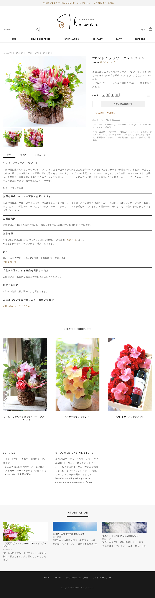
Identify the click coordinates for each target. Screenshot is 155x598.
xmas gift (132, 124)
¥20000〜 (124, 132)
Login (142, 29)
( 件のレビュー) (107, 62)
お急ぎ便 (71, 240)
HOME (13, 39)
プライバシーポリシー (102, 578)
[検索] (38, 29)
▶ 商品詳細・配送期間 (104, 113)
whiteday (122, 124)
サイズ (23, 155)
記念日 (134, 137)
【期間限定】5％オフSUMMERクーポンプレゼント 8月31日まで (74, 3)
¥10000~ (103, 132)
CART (119, 39)
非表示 (111, 3)
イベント (135, 132)
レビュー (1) (40, 155)
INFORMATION (71, 39)
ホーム (5, 53)
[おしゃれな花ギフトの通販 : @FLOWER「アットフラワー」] (78, 32)
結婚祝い (111, 137)
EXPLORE (140, 39)
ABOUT (58, 578)
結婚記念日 (123, 137)
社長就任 (101, 137)
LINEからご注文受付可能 (18, 474)
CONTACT (97, 39)
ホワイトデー (115, 135)
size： (95, 95)
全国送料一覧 (10, 262)
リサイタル (128, 135)
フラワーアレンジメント (18, 53)
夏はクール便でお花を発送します (68, 534)
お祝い (144, 132)
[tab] (9, 155)
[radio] (103, 94)
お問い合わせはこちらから (16, 306)
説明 (9, 155)
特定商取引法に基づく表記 (77, 578)
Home (46, 578)
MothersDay (110, 124)
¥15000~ (113, 132)
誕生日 (108, 127)
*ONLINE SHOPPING (40, 39)
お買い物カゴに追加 (123, 104)
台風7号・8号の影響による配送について (121, 536)
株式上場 (140, 135)
